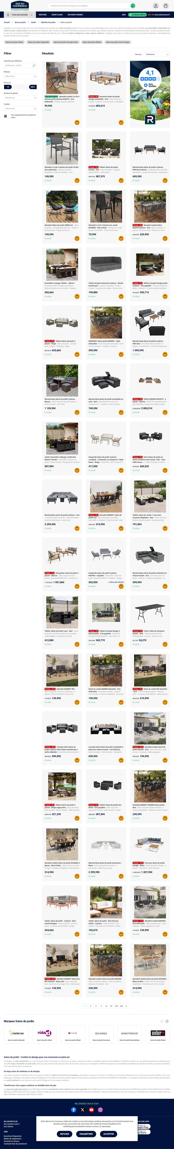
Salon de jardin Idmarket (16, 1040)
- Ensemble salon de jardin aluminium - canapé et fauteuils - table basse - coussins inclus (150, 172)
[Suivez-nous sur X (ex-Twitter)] (82, 1109)
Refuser (64, 1134)
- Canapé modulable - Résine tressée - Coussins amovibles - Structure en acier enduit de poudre (105, 288)
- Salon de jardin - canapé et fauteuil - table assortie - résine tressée (105, 810)
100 (116, 1006)
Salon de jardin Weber (157, 1040)
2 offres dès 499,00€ (116, 582)
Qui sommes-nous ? (12, 1124)
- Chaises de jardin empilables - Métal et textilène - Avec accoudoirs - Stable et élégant (59, 172)
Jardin (33, 22)
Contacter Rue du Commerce (15, 1144)
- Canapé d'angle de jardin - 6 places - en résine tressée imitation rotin (150, 288)
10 (106, 1006)
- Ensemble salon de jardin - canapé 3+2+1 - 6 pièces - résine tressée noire (104, 404)
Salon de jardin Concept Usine (66, 42)
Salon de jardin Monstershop (129, 1040)
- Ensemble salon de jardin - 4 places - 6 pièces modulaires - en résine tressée (149, 578)
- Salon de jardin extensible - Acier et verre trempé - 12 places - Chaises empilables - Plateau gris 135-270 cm (106, 346)
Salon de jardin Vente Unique (118, 42)
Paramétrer (86, 1134)
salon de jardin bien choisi (17, 1089)
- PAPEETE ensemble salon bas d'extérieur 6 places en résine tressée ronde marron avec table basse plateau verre (150, 404)
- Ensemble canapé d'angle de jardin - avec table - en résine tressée (104, 636)
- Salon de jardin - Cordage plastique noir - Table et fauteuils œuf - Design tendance (62, 227)
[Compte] (155, 5)
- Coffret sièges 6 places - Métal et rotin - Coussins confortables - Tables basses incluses (150, 694)
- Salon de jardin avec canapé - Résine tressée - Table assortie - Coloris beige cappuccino (62, 810)
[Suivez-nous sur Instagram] (100, 1109)
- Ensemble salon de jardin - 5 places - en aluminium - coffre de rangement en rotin (150, 346)
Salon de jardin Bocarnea (101, 1040)
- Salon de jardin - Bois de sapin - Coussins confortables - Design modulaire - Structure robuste (61, 926)
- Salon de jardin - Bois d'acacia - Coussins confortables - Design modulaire (105, 926)
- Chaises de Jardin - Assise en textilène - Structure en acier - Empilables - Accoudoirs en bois (106, 230)
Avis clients (8, 1127)
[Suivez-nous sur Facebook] (73, 1109)
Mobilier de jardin (48, 22)
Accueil (7, 22)
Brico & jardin (20, 22)
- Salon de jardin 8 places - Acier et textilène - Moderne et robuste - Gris (105, 981)
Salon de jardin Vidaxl (14, 42)
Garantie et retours (11, 1141)
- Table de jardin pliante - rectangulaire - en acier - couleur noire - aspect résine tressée (148, 636)
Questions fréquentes (12, 1136)
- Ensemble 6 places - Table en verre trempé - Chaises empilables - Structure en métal (106, 694)
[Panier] (165, 5)
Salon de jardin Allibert (92, 42)
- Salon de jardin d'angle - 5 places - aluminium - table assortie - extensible (149, 868)
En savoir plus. (105, 1126)
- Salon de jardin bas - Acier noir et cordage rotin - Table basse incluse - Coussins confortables (62, 984)
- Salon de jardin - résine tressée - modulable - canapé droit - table (106, 752)
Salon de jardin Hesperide (38, 42)
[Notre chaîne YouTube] (91, 1109)
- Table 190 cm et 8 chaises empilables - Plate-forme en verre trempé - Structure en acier (149, 984)
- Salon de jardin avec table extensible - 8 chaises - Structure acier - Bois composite (106, 520)
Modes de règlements (12, 1139)
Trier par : (138, 54)
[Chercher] (132, 5)
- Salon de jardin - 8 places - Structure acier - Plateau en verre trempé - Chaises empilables (149, 230)
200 (121, 1006)
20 (111, 1006)
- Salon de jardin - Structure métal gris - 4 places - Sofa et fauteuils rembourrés (60, 691)
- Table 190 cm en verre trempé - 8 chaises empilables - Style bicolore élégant (62, 868)
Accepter (108, 1134)
